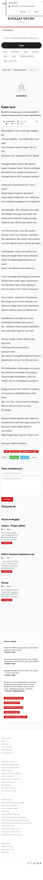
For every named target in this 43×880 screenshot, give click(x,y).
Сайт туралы (6, 738)
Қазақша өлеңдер (8, 761)
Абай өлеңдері (6, 799)
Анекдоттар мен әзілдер (10, 773)
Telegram (25, 457)
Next (6, 451)
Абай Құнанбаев (27, 56)
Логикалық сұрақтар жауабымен (13, 817)
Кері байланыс (6, 750)
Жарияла (7, 499)
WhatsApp (14, 457)
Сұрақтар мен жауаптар (10, 814)
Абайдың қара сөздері (9, 808)
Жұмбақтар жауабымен (10, 764)
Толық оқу (7, 543)
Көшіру (34, 457)
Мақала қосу (6, 843)
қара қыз (15, 451)
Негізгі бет (7, 70)
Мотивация (5, 785)
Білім (5, 56)
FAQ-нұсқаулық (7, 753)
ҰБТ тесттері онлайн (9, 791)
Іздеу (21, 45)
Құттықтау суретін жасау (10, 832)
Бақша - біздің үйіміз (13, 525)
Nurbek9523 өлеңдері (29, 451)
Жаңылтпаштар (7, 776)
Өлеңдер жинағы (20, 70)
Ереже (3, 741)
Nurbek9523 (21, 96)
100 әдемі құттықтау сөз (10, 829)
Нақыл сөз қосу (7, 846)
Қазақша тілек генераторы (11, 835)
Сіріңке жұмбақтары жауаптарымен (15, 820)
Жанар (5, 582)
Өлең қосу (5, 852)
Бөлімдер (8, 30)
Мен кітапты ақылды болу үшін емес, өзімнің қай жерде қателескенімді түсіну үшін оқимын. (21, 660)
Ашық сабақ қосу (7, 849)
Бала (14, 56)
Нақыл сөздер (6, 770)
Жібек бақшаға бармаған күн (17, 554)
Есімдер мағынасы (8, 782)
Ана (5, 52)
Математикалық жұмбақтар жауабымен (16, 823)
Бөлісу (5, 457)
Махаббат (15, 52)
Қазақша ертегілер (8, 788)
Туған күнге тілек (10, 61)
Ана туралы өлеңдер (9, 805)
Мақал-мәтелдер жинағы (10, 767)
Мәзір (6, 3)
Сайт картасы (6, 747)
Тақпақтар (5, 811)
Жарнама (4, 744)
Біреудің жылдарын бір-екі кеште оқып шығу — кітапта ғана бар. (21, 671)
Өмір (26, 52)
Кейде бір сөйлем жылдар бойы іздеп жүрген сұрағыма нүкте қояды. (21, 649)
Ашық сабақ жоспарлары (10, 779)
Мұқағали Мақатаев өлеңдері (12, 802)
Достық (35, 52)
